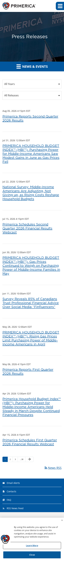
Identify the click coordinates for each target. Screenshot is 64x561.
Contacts (11, 491)
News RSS (53, 468)
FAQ (9, 499)
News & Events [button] (34, 66)
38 (22, 459)
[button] (60, 6)
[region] (32, 539)
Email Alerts (13, 482)
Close (32, 554)
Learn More (32, 545)
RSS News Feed (15, 508)
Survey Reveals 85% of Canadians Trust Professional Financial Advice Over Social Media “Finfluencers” (30, 303)
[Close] (62, 520)
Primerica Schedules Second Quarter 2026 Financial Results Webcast (27, 228)
